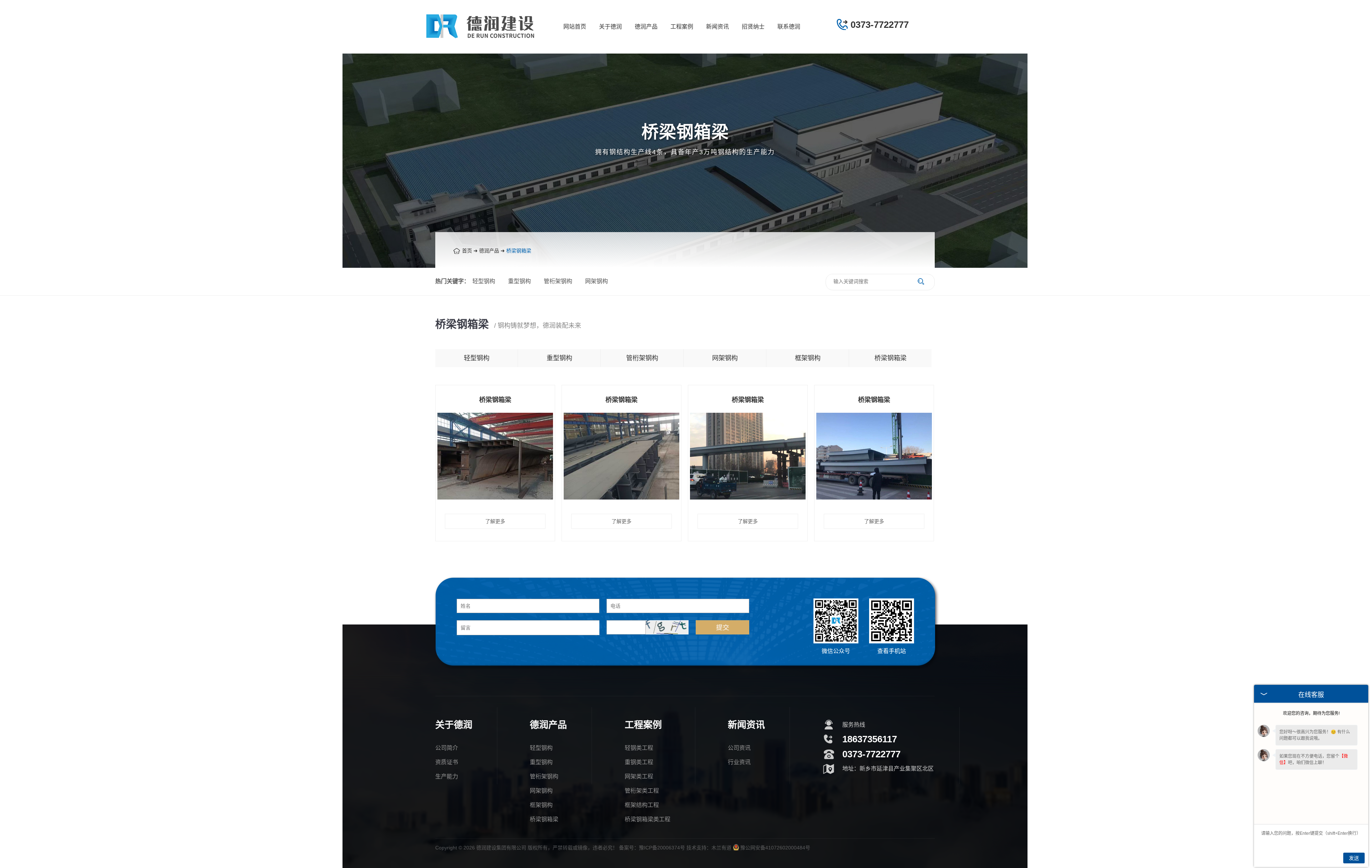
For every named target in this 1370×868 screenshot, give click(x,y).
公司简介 (446, 748)
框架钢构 (808, 358)
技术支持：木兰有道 (708, 848)
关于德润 (610, 27)
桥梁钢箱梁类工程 (647, 819)
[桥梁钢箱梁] (495, 498)
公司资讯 (739, 748)
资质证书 (446, 762)
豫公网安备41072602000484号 (775, 848)
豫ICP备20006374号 (662, 848)
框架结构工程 (642, 805)
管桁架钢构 (558, 281)
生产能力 (446, 776)
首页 (467, 251)
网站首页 (574, 27)
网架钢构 (596, 281)
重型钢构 (519, 281)
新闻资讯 (717, 27)
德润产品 (646, 27)
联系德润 (788, 27)
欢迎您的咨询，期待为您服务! (1311, 713)
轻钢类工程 (639, 748)
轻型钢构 (483, 281)
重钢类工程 (639, 762)
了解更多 (495, 521)
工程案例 (681, 27)
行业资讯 (739, 762)
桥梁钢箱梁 (518, 251)
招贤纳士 (753, 27)
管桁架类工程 (642, 791)
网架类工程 (639, 776)
